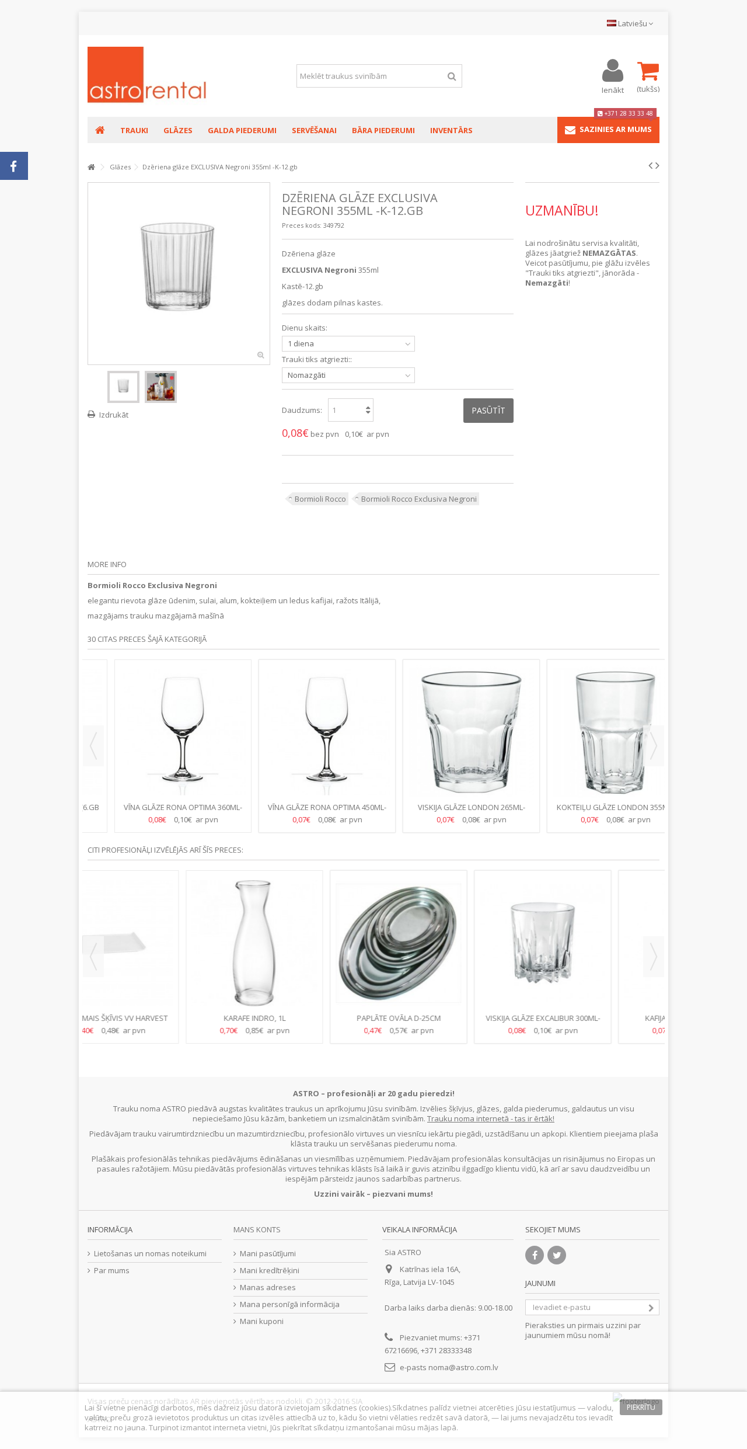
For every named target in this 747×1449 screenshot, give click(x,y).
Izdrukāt (113, 414)
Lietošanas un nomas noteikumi (150, 1254)
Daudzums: (302, 410)
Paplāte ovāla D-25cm (158, 1018)
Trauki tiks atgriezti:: (318, 359)
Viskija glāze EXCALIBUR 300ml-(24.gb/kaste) (302, 1023)
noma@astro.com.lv (463, 1367)
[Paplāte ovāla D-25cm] (157, 943)
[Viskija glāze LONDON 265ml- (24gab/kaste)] (301, 732)
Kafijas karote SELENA (445, 1018)
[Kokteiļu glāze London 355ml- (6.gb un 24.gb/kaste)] (445, 732)
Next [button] (653, 745)
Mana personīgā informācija (290, 1304)
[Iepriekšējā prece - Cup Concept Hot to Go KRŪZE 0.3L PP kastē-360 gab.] (650, 165)
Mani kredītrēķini (269, 1271)
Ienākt (613, 89)
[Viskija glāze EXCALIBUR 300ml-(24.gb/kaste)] (301, 943)
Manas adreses (268, 1287)
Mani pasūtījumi (268, 1254)
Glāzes (120, 166)
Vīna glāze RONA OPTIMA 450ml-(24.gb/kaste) (157, 812)
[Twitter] (556, 1255)
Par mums (112, 1271)
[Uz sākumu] (91, 167)
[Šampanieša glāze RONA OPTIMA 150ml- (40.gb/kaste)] (589, 732)
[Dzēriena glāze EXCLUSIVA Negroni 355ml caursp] (123, 386)
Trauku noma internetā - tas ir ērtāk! (490, 1118)
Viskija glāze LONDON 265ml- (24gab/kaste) (301, 812)
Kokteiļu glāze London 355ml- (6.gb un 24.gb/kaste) (446, 812)
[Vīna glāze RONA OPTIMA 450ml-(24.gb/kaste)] (157, 732)
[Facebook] (534, 1255)
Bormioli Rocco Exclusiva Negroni (419, 499)
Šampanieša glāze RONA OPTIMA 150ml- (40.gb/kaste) (590, 812)
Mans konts (257, 1229)
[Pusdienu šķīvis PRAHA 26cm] (589, 943)
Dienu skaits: (305, 328)
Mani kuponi (262, 1321)
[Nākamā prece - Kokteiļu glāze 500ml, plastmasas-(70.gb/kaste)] (657, 165)
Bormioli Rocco (320, 499)
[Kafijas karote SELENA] (445, 943)
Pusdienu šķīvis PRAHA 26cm (590, 1018)
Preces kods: (302, 225)
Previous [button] (93, 745)
